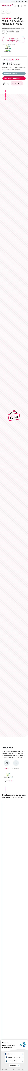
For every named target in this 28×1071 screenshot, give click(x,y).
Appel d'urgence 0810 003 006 (18, 1)
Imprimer (4, 84)
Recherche (21, 6)
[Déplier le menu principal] (25, 6)
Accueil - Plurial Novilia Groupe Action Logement (7, 5)
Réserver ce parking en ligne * (13, 39)
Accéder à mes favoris (18, 6)
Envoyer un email (21, 83)
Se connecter (15, 6)
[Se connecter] (8, 12)
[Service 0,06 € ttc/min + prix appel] (26, 1)
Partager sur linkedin (18, 83)
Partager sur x (15, 83)
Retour (3, 12)
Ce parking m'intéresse (10, 73)
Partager (7, 83)
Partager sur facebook (13, 83)
